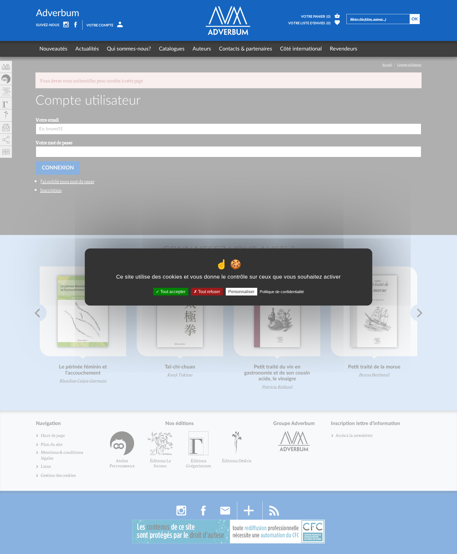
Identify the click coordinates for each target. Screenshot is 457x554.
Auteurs (202, 49)
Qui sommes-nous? (129, 49)
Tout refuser (208, 291)
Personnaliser (241, 291)
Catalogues (172, 49)
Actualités (87, 49)
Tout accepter (172, 291)
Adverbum (57, 13)
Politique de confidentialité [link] (282, 291)
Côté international (301, 49)
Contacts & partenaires (245, 49)
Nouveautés (53, 49)
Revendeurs (343, 49)
